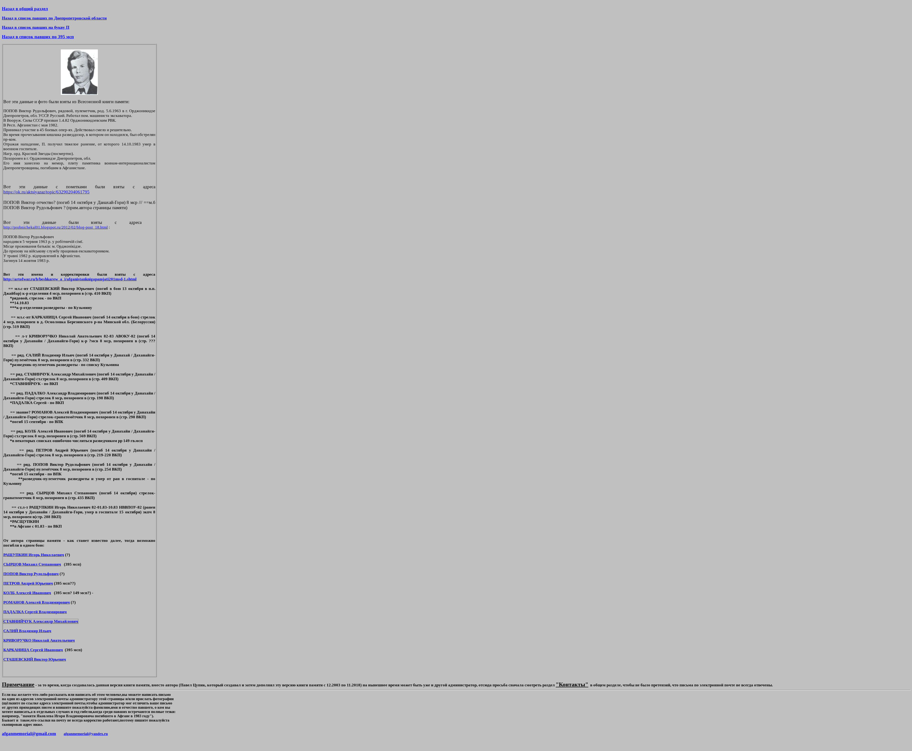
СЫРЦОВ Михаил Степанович (32, 564)
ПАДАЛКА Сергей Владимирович (35, 612)
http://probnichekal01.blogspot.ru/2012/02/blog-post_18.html (55, 227)
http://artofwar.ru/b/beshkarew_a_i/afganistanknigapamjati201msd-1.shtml (70, 279)
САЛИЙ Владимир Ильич (27, 631)
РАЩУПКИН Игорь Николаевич (33, 555)
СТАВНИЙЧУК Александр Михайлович (40, 621)
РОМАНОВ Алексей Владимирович (36, 602)
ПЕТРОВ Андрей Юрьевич (28, 583)
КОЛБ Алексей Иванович (27, 593)
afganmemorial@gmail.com (29, 733)
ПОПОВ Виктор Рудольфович (31, 574)
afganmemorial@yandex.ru (86, 734)
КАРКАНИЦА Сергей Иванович (33, 650)
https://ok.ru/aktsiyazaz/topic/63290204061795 (46, 191)
